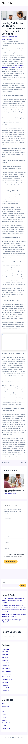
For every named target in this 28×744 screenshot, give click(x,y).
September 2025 (7, 679)
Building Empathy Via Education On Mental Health (14, 490)
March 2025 (5, 688)
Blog (3, 703)
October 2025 (6, 677)
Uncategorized (6, 728)
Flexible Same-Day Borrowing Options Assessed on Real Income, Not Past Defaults (13, 600)
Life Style (4, 720)
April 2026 (5, 660)
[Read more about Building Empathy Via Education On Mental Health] (14, 481)
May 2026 (5, 657)
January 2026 (6, 668)
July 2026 (5, 652)
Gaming (4, 714)
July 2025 (5, 682)
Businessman (5, 706)
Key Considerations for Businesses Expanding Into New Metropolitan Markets (12, 620)
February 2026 (6, 665)
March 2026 (5, 663)
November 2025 (6, 674)
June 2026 (5, 654)
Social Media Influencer (8, 723)
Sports (4, 725)
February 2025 (6, 690)
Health (5, 493)
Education (5, 709)
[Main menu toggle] (25, 3)
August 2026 (5, 649)
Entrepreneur (6, 712)
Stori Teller (7, 3)
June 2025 (5, 685)
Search (3, 582)
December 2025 (6, 671)
